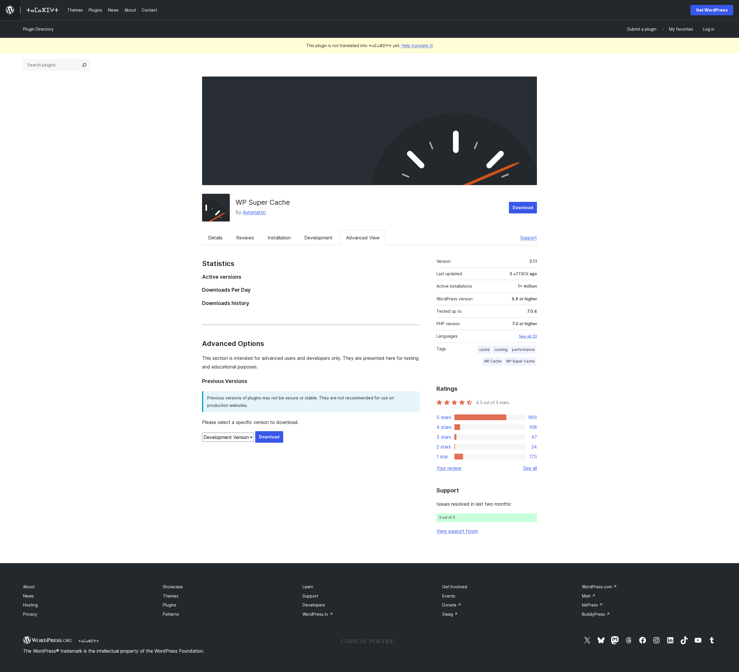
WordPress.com (599, 586)
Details (215, 238)
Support (528, 238)
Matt (589, 595)
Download (523, 207)
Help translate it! (417, 45)
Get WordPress (712, 10)
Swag (450, 614)
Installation (279, 238)
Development (318, 238)
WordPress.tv (318, 614)
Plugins (169, 604)
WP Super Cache (263, 202)
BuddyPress (596, 614)
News (28, 595)
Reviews (245, 238)
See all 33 (528, 336)
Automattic (254, 212)
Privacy (30, 614)
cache (484, 349)
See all (530, 468)
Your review (448, 468)
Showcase (173, 586)
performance (523, 349)
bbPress (592, 604)
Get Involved (454, 586)
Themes (170, 595)
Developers (314, 604)
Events (448, 595)
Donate (451, 604)
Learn (308, 586)
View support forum (457, 531)
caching (500, 349)
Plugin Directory (38, 29)
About (29, 586)
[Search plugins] (84, 65)
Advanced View (363, 238)
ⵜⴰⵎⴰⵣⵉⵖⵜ (88, 641)
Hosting (30, 604)
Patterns (171, 614)
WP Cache (492, 361)
